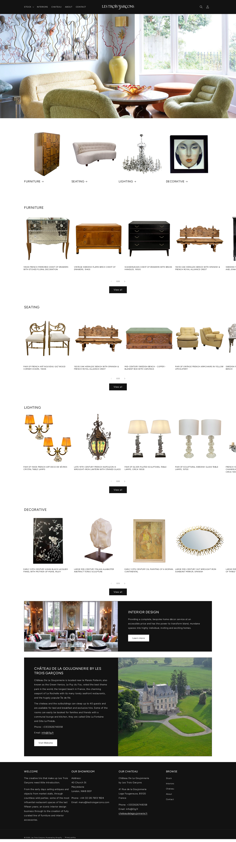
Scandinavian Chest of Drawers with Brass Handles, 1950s (148, 268)
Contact (170, 799)
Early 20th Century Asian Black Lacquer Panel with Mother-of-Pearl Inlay (45, 570)
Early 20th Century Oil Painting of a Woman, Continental (149, 570)
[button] (28, 7)
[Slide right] (124, 281)
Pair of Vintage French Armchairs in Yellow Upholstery (199, 367)
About (169, 794)
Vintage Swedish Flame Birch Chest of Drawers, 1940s (94, 268)
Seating (77, 181)
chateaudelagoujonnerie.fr (133, 813)
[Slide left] (111, 281)
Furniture (32, 181)
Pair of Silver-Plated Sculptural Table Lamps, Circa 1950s (146, 468)
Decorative (175, 181)
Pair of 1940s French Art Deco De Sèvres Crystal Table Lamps (45, 468)
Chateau (170, 788)
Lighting (126, 181)
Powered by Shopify (54, 837)
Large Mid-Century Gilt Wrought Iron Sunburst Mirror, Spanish (195, 570)
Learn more (138, 638)
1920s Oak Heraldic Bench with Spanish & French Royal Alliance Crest (197, 268)
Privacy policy (70, 837)
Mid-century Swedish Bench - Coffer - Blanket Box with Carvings (145, 367)
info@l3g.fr (48, 732)
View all (118, 289)
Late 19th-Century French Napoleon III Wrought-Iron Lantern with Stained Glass (97, 468)
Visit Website (46, 742)
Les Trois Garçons (38, 837)
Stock (169, 778)
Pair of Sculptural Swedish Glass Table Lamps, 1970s (196, 468)
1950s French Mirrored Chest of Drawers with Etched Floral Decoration (45, 268)
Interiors (170, 783)
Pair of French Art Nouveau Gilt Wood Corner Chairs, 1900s (44, 367)
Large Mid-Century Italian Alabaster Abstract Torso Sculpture (94, 570)
